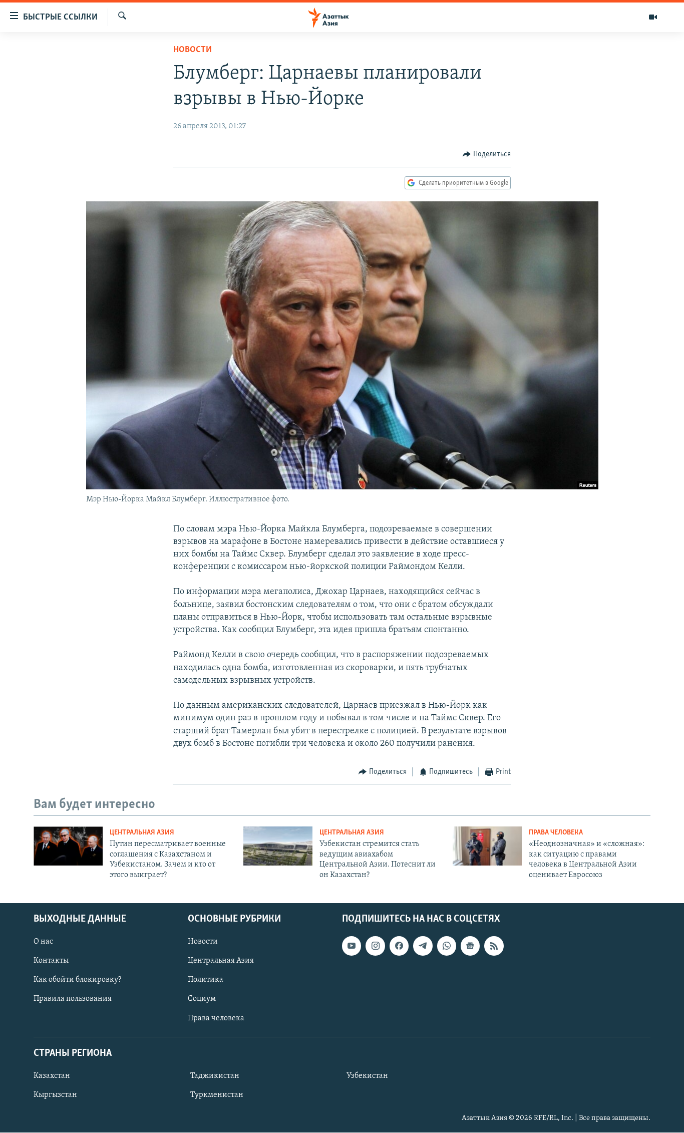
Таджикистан (214, 1076)
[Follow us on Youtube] (351, 945)
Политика (205, 980)
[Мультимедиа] (653, 17)
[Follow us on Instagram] (375, 945)
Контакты (51, 961)
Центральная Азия (142, 832)
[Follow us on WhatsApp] (446, 945)
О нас (43, 942)
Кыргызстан (55, 1095)
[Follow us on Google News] (470, 945)
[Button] (487, 154)
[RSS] (493, 945)
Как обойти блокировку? (77, 980)
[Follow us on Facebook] (399, 945)
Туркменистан (216, 1095)
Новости (192, 50)
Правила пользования (73, 999)
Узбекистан (367, 1076)
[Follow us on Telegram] (422, 945)
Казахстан (52, 1076)
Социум (202, 999)
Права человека (556, 832)
